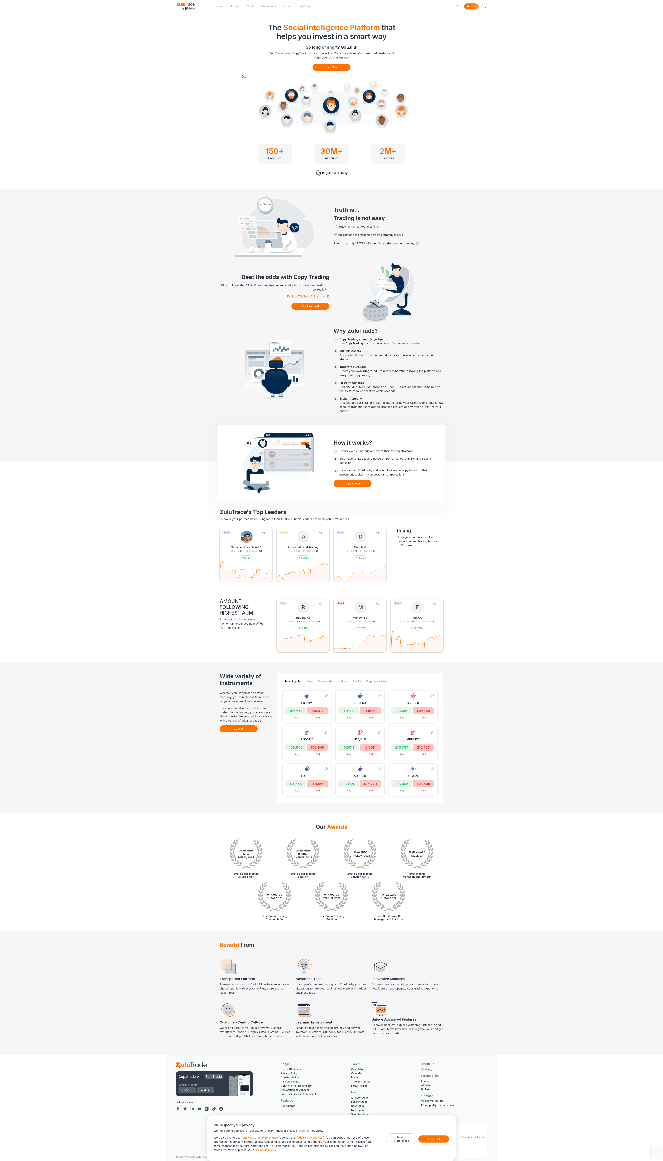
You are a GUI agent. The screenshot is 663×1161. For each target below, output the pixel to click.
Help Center (305, 6)
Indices (343, 681)
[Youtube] (199, 1109)
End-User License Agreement (298, 1094)
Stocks (357, 681)
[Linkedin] (192, 1109)
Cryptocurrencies (376, 681)
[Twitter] (185, 1109)
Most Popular (293, 681)
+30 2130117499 (434, 1101)
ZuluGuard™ (288, 1105)
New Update (358, 1110)
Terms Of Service (291, 1069)
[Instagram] (206, 1109)
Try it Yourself (310, 306)
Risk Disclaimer (290, 1081)
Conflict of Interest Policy (296, 1085)
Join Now (331, 67)
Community (268, 6)
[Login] (484, 6)
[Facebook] (178, 1109)
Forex (309, 681)
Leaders (217, 6)
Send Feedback (360, 1114)
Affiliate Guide (360, 1097)
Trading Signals (360, 1081)
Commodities (326, 681)
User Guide (358, 1105)
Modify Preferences (401, 1139)
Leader (425, 1081)
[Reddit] (221, 1109)
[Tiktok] (214, 1109)
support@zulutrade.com (439, 1105)
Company (427, 1069)
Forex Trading (359, 1085)
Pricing (355, 1077)
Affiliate (426, 1085)
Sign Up (471, 6)
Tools (250, 6)
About (287, 6)
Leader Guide (359, 1101)
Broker (425, 1089)
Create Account (352, 483)
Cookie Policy (267, 1150)
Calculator (357, 1069)
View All (238, 728)
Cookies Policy (290, 1077)
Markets (234, 6)
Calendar (356, 1073)
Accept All (434, 1139)
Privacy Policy (289, 1073)
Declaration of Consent (295, 1089)
